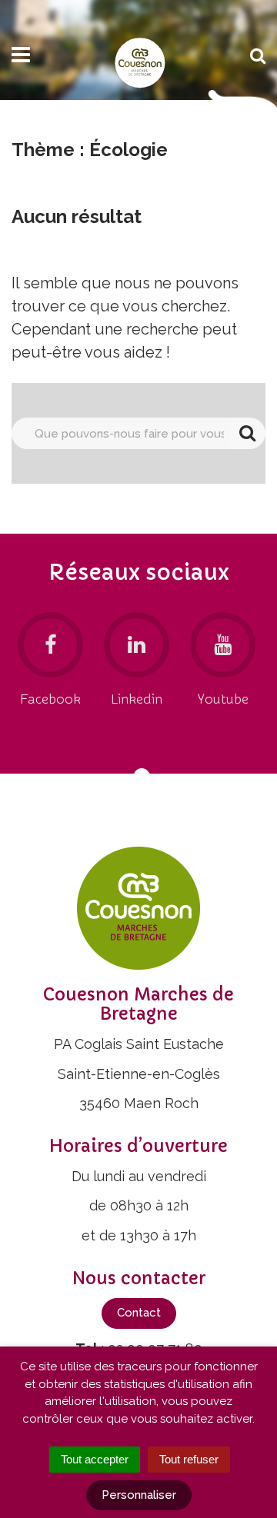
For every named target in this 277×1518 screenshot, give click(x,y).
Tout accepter (94, 1459)
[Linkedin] (136, 644)
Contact (139, 1313)
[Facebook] (50, 644)
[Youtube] (222, 644)
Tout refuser (189, 1459)
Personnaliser (139, 1495)
